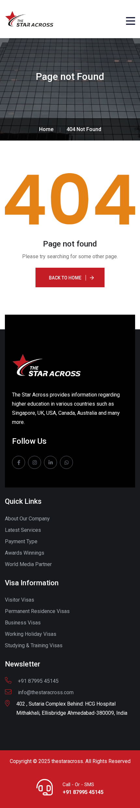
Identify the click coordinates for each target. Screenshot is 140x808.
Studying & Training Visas (34, 645)
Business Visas (23, 623)
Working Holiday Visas (30, 634)
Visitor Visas (19, 600)
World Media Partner (28, 564)
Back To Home (65, 277)
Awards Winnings (24, 553)
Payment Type (21, 541)
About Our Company (27, 519)
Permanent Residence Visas (37, 611)
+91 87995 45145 (83, 792)
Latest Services (23, 530)
